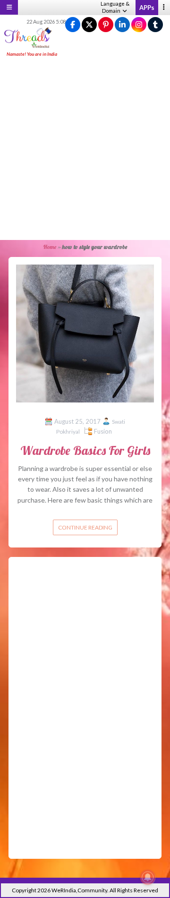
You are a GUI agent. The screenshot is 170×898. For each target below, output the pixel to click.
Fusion (103, 431)
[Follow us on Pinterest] (105, 25)
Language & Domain (115, 7)
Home (49, 246)
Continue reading (85, 527)
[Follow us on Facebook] (72, 25)
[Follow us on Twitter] (89, 25)
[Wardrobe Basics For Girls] (85, 332)
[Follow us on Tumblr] (155, 25)
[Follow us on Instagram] (138, 25)
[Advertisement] (85, 149)
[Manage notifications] (147, 877)
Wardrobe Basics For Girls (85, 450)
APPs (146, 7)
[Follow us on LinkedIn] (122, 25)
